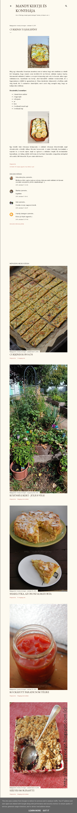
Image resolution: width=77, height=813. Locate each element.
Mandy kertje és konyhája (31, 8)
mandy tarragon (21, 213)
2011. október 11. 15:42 (22, 196)
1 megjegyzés (21, 358)
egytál (22, 166)
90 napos (17, 166)
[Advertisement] (38, 244)
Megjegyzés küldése (17, 224)
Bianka (18, 190)
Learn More (35, 810)
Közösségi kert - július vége (27, 495)
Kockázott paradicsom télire (29, 692)
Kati (17, 202)
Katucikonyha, (20, 177)
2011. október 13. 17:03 (22, 219)
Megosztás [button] (13, 164)
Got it (46, 810)
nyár (32, 166)
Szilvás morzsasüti (22, 790)
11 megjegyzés (21, 597)
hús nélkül (28, 166)
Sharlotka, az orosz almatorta (31, 593)
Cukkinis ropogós (21, 354)
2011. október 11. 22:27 (22, 208)
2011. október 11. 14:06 (22, 185)
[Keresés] (66, 6)
